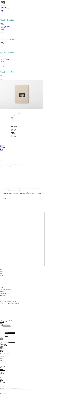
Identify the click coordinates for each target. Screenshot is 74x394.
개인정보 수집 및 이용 (3, 330)
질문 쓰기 (2, 322)
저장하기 (5, 345)
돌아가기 (2, 345)
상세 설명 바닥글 (2, 147)
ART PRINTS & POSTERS (5, 8)
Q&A (2, 11)
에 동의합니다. (5, 330)
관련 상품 (1, 150)
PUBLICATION (4, 7)
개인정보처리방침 (2, 385)
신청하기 (2, 380)
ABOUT (3, 10)
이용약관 (1, 384)
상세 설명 (1, 146)
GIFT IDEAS (4, 27)
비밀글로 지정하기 (3, 335)
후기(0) (1, 148)
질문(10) (1, 149)
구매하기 (2, 351)
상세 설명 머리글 (2, 145)
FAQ (4, 62)
